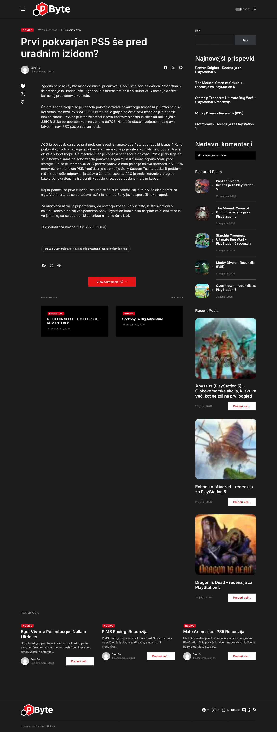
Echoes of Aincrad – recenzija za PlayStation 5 (224, 489)
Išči (198, 31)
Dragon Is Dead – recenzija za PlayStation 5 (223, 585)
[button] (23, 9)
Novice (27, 30)
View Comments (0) (110, 281)
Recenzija (56, 313)
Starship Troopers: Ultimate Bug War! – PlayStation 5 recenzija (225, 100)
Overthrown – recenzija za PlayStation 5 (224, 126)
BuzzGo (35, 67)
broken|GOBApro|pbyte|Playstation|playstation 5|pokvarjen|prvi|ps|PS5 (86, 248)
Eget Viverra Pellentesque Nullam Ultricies (53, 634)
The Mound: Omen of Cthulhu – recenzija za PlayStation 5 (219, 85)
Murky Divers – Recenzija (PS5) (219, 113)
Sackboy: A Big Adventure (142, 319)
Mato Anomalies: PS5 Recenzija (213, 631)
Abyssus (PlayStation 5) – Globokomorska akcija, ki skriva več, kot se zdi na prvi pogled (225, 391)
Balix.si (51, 726)
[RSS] (254, 710)
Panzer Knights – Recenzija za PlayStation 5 (218, 70)
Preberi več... (242, 406)
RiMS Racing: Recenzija (124, 631)
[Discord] (244, 710)
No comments (72, 29)
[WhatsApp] (249, 710)
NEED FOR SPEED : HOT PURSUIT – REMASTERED (74, 321)
